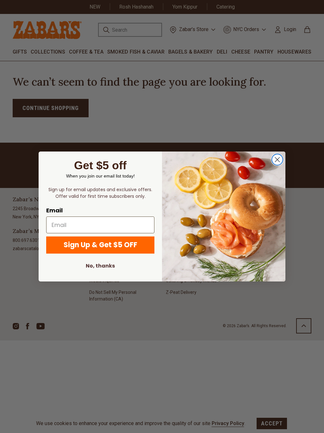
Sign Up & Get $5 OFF (100, 245)
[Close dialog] (277, 159)
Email (54, 210)
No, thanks (100, 265)
